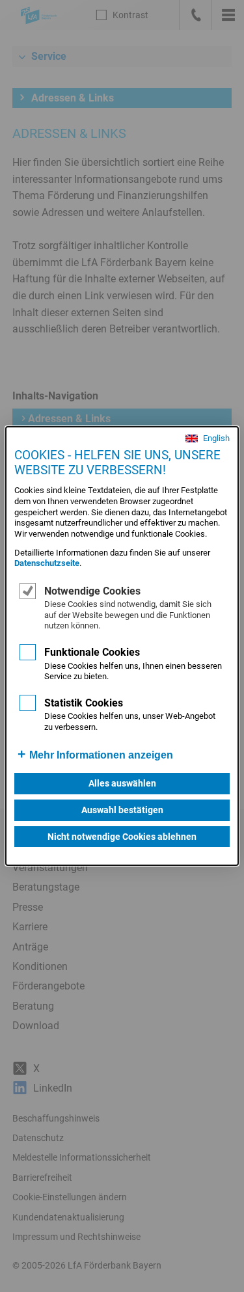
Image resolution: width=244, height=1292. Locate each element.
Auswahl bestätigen (122, 810)
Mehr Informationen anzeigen (101, 754)
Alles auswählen (122, 783)
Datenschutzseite (46, 563)
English (216, 439)
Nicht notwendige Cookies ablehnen (122, 836)
